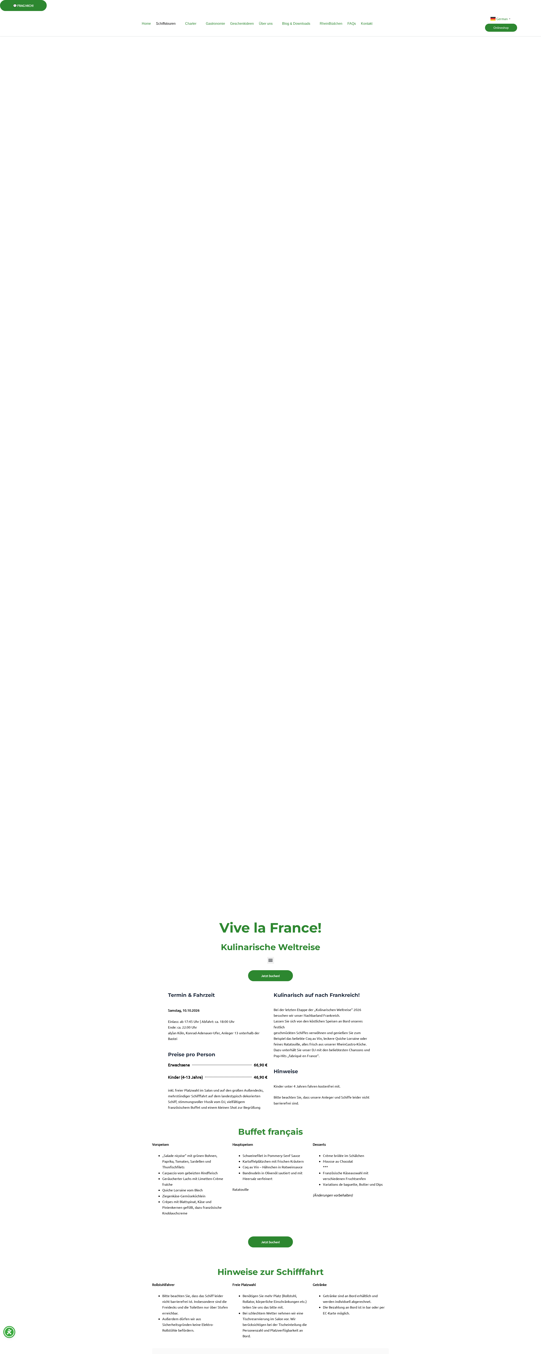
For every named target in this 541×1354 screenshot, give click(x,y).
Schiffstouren (166, 23)
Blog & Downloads (296, 23)
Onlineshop (501, 27)
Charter (190, 23)
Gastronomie (215, 23)
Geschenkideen (242, 23)
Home (146, 23)
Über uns (266, 23)
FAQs (351, 23)
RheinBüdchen (331, 23)
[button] (270, 960)
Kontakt (366, 23)
